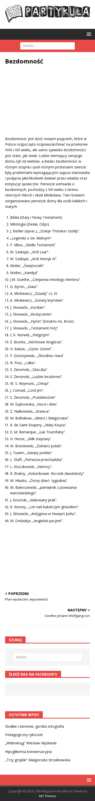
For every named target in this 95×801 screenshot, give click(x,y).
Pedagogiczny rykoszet (24, 734)
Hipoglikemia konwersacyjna (28, 751)
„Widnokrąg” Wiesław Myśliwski (30, 743)
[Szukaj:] (47, 45)
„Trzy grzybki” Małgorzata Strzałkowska (37, 760)
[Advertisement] (47, 104)
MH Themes (47, 796)
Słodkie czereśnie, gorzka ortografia (34, 726)
